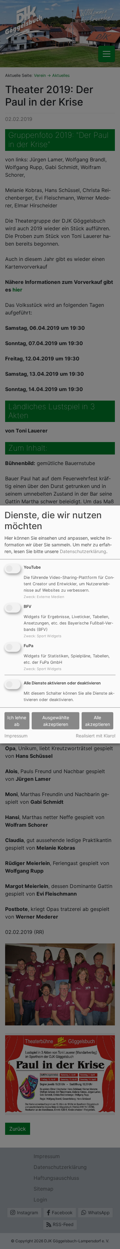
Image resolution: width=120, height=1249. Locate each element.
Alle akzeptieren (97, 721)
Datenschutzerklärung (83, 551)
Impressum (16, 735)
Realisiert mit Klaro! (96, 735)
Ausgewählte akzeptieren (55, 721)
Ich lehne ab (16, 721)
